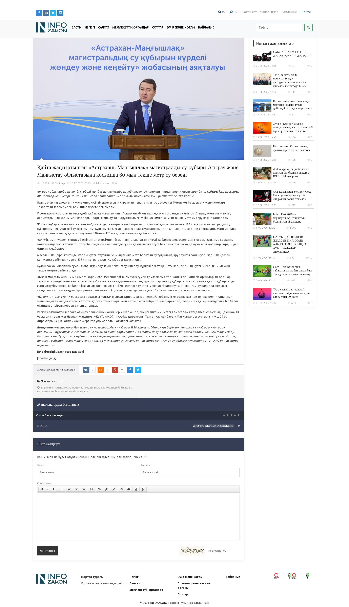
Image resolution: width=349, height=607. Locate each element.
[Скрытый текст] (121, 489)
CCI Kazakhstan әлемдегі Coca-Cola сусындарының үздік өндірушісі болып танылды (293, 195)
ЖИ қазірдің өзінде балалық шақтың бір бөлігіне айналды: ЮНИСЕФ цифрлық (291, 173)
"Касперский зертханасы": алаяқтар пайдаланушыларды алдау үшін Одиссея (291, 293)
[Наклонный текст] (48, 489)
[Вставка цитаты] (128, 489)
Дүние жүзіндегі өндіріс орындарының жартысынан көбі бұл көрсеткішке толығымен (293, 127)
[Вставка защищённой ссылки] (106, 489)
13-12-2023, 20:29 (80, 183)
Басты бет (249, 12)
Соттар (157, 27)
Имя (40, 465)
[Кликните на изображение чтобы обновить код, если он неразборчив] (192, 550)
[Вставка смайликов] (91, 489)
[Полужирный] (41, 489)
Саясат (103, 27)
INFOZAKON (158, 603)
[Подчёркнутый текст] (54, 489)
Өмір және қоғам (181, 27)
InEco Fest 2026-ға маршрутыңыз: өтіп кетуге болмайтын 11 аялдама (289, 218)
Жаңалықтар (269, 12)
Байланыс (289, 12)
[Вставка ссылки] (99, 489)
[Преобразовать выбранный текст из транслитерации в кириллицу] (136, 489)
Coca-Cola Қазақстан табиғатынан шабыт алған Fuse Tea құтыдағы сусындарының (292, 270)
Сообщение (45, 483)
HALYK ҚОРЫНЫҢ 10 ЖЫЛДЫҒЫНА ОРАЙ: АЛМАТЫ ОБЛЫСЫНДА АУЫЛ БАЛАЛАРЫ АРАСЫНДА (289, 244)
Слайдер (60, 183)
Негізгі (90, 27)
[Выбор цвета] (113, 489)
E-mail (145, 465)
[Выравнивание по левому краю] (69, 489)
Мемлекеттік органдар (130, 27)
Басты (76, 27)
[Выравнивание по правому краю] (83, 489)
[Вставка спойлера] (143, 489)
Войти (306, 12)
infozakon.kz (102, 183)
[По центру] (76, 489)
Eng (236, 12)
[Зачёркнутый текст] (61, 489)
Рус (224, 12)
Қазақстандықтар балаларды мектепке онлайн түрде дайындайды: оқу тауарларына (292, 105)
